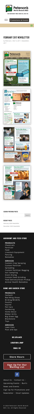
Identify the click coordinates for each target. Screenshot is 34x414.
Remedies (9, 257)
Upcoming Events (11, 383)
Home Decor (11, 312)
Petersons (8, 41)
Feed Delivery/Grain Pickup (17, 280)
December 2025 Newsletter (11, 226)
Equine (8, 305)
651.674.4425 (17, 337)
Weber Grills (11, 314)
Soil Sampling (11, 272)
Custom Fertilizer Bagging (17, 270)
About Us (7, 380)
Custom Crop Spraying (15, 263)
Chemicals (10, 245)
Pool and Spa (11, 330)
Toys (7, 321)
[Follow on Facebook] (17, 374)
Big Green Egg (11, 316)
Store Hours (17, 356)
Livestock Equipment (14, 252)
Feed (7, 250)
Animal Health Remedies (16, 282)
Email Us (17, 348)
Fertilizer (9, 247)
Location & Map (17, 343)
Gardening (10, 309)
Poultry (8, 302)
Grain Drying (11, 275)
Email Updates (22, 393)
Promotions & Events (19, 20)
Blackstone (10, 319)
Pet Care (9, 307)
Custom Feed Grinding (15, 277)
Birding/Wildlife (12, 300)
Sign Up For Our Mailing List (17, 365)
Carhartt (9, 295)
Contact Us (19, 380)
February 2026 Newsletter (11, 223)
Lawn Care (10, 327)
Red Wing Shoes (12, 297)
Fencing (8, 255)
